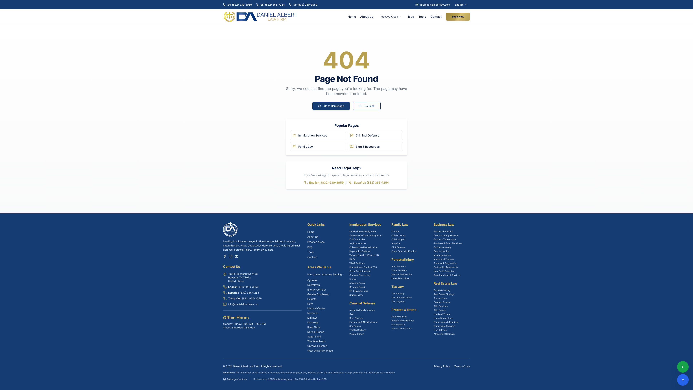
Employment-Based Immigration (365, 235)
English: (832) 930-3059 (326, 182)
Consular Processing (359, 275)
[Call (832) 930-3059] (683, 367)
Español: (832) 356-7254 (371, 182)
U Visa (352, 279)
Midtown (312, 317)
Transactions (440, 298)
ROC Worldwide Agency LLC (282, 379)
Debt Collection (441, 251)
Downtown (313, 284)
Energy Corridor (316, 289)
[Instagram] (230, 256)
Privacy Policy (441, 366)
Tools (422, 16)
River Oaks (313, 327)
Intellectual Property (444, 259)
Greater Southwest (318, 294)
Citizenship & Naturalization (363, 247)
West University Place (320, 350)
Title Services (441, 306)
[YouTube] (236, 256)
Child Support (398, 239)
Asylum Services (357, 243)
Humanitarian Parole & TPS (363, 267)
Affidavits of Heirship (444, 334)
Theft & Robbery (357, 330)
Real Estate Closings (444, 294)
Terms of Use (462, 366)
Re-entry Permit (357, 287)
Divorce (395, 231)
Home (352, 16)
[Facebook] (225, 256)
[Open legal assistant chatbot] (683, 380)
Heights (311, 298)
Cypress (312, 280)
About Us (366, 16)
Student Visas (356, 295)
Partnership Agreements (446, 267)
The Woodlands (316, 341)
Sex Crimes (355, 326)
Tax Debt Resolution (401, 297)
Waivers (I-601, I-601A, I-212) (364, 255)
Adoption (395, 243)
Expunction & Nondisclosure (363, 322)
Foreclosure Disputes (444, 326)
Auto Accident (398, 266)
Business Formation (443, 231)
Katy (310, 303)
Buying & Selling (442, 290)
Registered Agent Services (447, 275)
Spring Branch (315, 331)
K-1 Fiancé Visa (357, 239)
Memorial (312, 313)
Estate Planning (399, 316)
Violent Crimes (356, 334)
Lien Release (440, 330)
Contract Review (442, 302)
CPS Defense (398, 247)
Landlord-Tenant (442, 314)
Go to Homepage (334, 105)
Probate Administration (402, 320)
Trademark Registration (445, 263)
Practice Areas (389, 16)
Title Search (440, 310)
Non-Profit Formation (444, 271)
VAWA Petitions (357, 263)
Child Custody (398, 235)
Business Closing (442, 247)
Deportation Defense (359, 251)
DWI (351, 314)
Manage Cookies (237, 379)
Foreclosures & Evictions (446, 322)
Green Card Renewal (359, 271)
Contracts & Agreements (446, 235)
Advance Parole (357, 283)
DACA (352, 259)
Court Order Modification (403, 251)
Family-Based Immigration (362, 231)
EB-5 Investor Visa (358, 291)
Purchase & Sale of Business (448, 243)
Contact (436, 16)
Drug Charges (356, 318)
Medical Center (316, 308)
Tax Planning (397, 293)
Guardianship (398, 324)
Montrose (312, 322)
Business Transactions (445, 239)
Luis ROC (322, 379)
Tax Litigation (398, 301)
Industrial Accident (400, 278)
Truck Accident (399, 270)
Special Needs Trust (401, 328)
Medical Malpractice (401, 274)
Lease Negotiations (443, 318)
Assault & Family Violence (362, 310)
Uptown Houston (317, 345)
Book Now (458, 16)
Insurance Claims (442, 255)
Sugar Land (314, 336)
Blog (411, 16)
